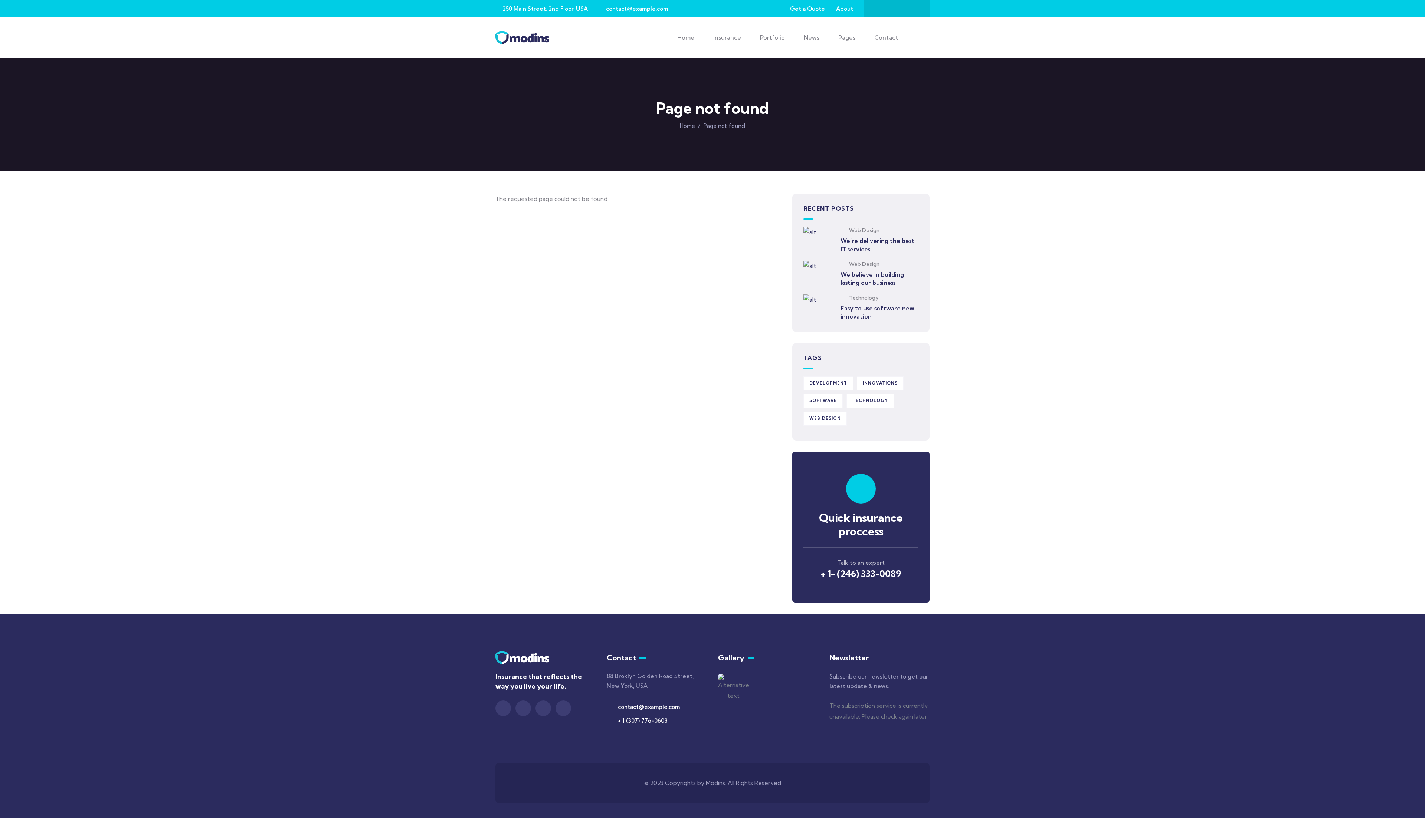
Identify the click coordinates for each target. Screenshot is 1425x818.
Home (687, 125)
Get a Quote (807, 8)
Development (828, 383)
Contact (886, 37)
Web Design (864, 230)
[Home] (522, 37)
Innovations (880, 383)
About (844, 8)
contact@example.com (649, 706)
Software (823, 400)
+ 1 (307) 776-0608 (643, 720)
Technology (863, 297)
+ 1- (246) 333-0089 (861, 573)
